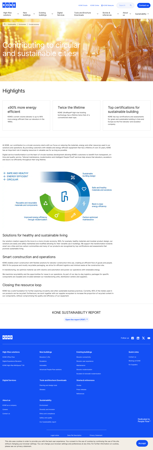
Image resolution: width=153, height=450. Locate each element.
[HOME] (4, 24)
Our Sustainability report (48, 422)
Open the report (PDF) (75, 319)
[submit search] (131, 5)
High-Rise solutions (11, 352)
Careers (5, 409)
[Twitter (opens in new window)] (143, 337)
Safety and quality (46, 418)
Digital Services (9, 380)
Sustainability (12, 24)
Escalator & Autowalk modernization (88, 374)
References (80, 393)
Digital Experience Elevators (11, 361)
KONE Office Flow (8, 357)
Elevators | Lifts (45, 357)
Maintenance (80, 365)
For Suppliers (133, 364)
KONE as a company (9, 405)
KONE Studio (83, 5)
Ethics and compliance (47, 413)
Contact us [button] (144, 5)
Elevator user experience (84, 361)
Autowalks (43, 365)
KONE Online (94, 5)
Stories (78, 385)
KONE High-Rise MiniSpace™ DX (13, 365)
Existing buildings (84, 352)
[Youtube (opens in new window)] (149, 337)
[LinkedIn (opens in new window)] (138, 337)
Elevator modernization (84, 369)
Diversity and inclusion (47, 409)
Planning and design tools (48, 385)
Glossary (42, 389)
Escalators (43, 361)
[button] (11, 14)
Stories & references (85, 380)
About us (6, 400)
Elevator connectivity (83, 357)
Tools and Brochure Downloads (53, 380)
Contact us (6, 413)
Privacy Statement (96, 435)
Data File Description (74, 435)
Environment (22, 24)
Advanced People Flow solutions (51, 369)
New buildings (46, 352)
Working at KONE (134, 361)
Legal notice (55, 435)
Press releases (81, 389)
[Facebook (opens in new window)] (132, 337)
